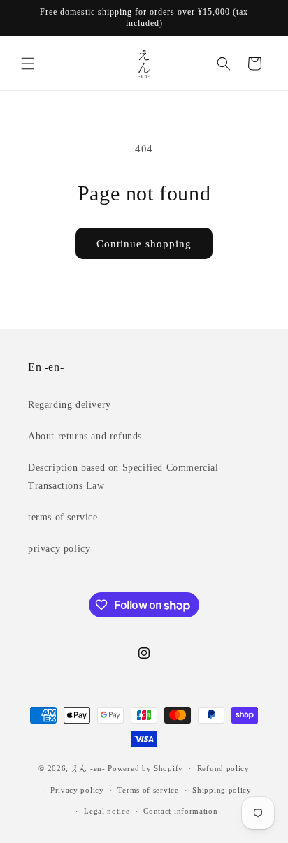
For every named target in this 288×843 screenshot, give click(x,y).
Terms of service (147, 790)
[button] (28, 63)
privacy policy (59, 548)
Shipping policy (222, 790)
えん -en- (88, 768)
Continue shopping (144, 243)
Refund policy (223, 768)
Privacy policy (77, 790)
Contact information (180, 811)
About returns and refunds (85, 436)
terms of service (63, 517)
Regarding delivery (69, 404)
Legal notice (106, 811)
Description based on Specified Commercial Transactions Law (123, 476)
